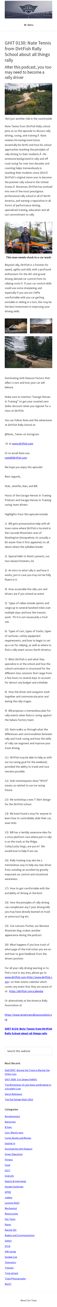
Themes (9, 1267)
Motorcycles (11, 1213)
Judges (8, 1197)
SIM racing (10, 1251)
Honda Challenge (14, 1186)
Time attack (11, 1273)
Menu (30, 24)
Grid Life (9, 1175)
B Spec (8, 1127)
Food (7, 1165)
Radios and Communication (20, 1235)
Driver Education (14, 1154)
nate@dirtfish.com (16, 458)
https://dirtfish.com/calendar (26, 991)
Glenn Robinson (13, 1094)
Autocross (10, 1121)
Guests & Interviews (15, 1181)
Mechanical (11, 1208)
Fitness (9, 1159)
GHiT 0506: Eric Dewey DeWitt (21, 1079)
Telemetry (10, 1262)
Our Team (10, 1219)
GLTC (7, 1170)
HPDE (8, 1192)
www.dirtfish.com (22, 443)
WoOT (8, 1284)
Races (8, 1224)
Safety (8, 1240)
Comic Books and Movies (18, 1138)
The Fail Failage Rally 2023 (19, 1099)
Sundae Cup (11, 1256)
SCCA (7, 1246)
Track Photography (15, 1278)
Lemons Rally (12, 1202)
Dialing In (10, 1143)
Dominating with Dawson (18, 1148)
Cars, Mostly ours (14, 1132)
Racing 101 (10, 1229)
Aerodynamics (12, 1116)
